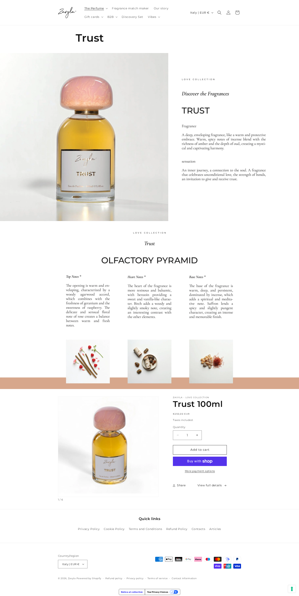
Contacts (198, 529)
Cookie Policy (114, 529)
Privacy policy (135, 578)
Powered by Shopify (88, 578)
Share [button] (181, 485)
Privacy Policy (89, 529)
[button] (96, 8)
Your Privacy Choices (157, 592)
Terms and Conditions (145, 529)
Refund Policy (177, 529)
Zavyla (72, 578)
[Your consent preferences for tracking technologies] (292, 589)
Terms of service (157, 578)
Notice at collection (132, 592)
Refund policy (113, 578)
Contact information (184, 578)
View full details (210, 485)
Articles (215, 529)
